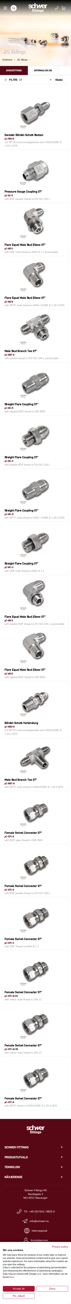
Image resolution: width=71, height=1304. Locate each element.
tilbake (59, 79)
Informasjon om (43, 70)
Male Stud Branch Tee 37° (21, 351)
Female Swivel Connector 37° (23, 832)
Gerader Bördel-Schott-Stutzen (24, 135)
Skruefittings (14, 70)
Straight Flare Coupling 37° (21, 404)
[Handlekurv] (65, 8)
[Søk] (14, 8)
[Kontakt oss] (56, 8)
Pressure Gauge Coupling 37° (23, 191)
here (11, 1277)
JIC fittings (22, 59)
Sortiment (7, 59)
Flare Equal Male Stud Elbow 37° (25, 245)
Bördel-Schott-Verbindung (21, 723)
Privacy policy (60, 1246)
